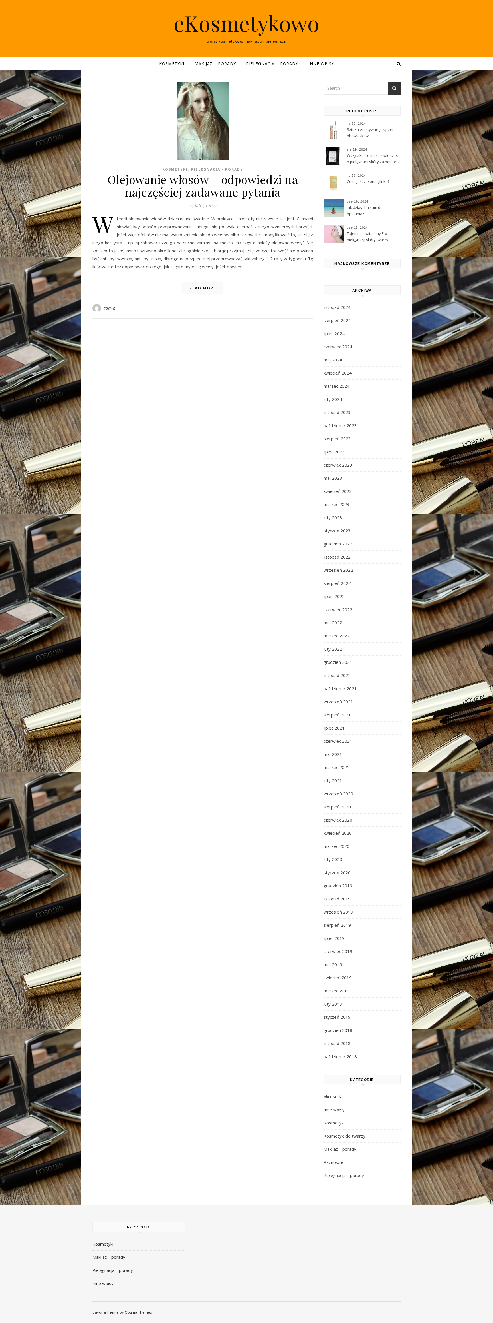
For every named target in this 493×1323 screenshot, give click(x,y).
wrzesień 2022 (338, 570)
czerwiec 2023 (338, 465)
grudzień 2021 (338, 662)
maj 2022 (333, 622)
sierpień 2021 (337, 715)
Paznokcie (333, 1162)
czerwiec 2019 (338, 951)
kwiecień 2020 (338, 833)
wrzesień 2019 (338, 912)
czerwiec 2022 (338, 609)
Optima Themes (138, 1312)
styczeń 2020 (337, 872)
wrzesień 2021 (338, 701)
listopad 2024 (337, 307)
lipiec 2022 (334, 596)
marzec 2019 (336, 991)
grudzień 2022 (338, 544)
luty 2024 (333, 399)
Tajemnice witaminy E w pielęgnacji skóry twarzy (367, 236)
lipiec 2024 (334, 333)
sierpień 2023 (337, 438)
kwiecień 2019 (338, 977)
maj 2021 (333, 754)
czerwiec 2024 (338, 346)
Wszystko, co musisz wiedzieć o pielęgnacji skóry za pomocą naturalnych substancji (373, 159)
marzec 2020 (336, 846)
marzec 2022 (336, 636)
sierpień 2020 (337, 807)
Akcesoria (333, 1096)
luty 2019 (333, 1004)
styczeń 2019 (337, 1017)
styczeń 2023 (337, 530)
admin (109, 308)
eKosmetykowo (246, 23)
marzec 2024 (336, 386)
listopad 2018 (337, 1043)
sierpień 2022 (337, 583)
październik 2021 (340, 688)
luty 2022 (333, 649)
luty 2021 (333, 780)
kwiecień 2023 (338, 491)
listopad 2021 (337, 675)
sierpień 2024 (337, 320)
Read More (202, 288)
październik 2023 (340, 425)
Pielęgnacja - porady (217, 169)
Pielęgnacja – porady (272, 63)
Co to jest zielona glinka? (368, 181)
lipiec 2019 (334, 938)
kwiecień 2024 (338, 373)
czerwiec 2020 (338, 820)
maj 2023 (333, 478)
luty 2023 (333, 517)
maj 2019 (333, 964)
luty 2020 (333, 859)
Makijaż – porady (215, 63)
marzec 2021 (336, 767)
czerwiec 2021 (338, 741)
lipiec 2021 (334, 728)
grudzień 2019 (338, 885)
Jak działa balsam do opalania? (365, 210)
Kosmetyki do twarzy (344, 1136)
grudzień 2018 (338, 1030)
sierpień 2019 (337, 925)
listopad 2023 (337, 412)
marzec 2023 (336, 504)
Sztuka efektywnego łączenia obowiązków (372, 132)
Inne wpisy (321, 63)
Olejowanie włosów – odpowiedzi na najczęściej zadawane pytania (203, 185)
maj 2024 (333, 360)
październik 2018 (340, 1056)
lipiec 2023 (334, 452)
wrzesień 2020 (338, 793)
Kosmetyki (171, 63)
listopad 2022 (337, 557)
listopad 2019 (337, 899)
